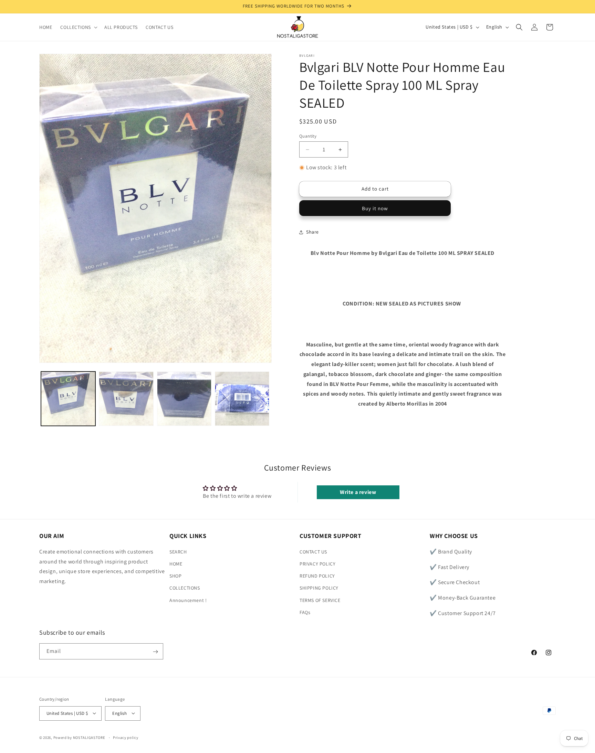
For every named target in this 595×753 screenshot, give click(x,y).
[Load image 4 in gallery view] (242, 399)
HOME (175, 563)
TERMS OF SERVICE (320, 600)
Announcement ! (188, 600)
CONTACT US (313, 551)
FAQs (305, 612)
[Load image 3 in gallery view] (184, 399)
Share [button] (312, 232)
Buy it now (375, 208)
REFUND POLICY (317, 575)
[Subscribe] (155, 652)
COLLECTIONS (184, 588)
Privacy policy (125, 737)
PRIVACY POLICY (317, 563)
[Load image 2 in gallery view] (126, 399)
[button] (78, 27)
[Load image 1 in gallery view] (68, 399)
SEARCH (178, 551)
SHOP (175, 575)
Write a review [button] (358, 492)
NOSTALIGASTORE (89, 737)
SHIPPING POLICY (319, 588)
